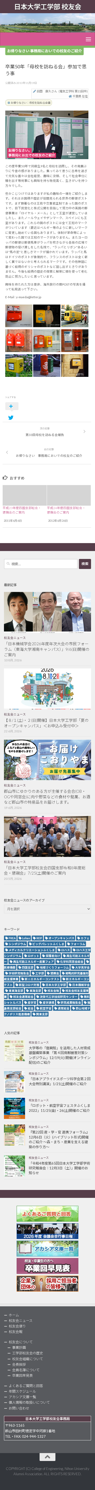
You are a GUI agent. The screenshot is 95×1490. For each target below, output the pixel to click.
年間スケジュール (22, 1391)
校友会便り (17, 1326)
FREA (12, 938)
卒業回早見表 (22, 1375)
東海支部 (35, 990)
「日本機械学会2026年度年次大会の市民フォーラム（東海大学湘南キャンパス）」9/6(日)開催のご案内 (46, 649)
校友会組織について (27, 1359)
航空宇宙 (45, 1008)
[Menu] (88, 39)
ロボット (33, 955)
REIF (39, 938)
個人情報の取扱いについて (29, 1402)
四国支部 (28, 967)
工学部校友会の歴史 (27, 1353)
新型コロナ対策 (29, 984)
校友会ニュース (15, 637)
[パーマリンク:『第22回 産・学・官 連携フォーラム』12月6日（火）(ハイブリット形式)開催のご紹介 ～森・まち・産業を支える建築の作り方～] (14, 1135)
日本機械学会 (81, 984)
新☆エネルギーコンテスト (42, 979)
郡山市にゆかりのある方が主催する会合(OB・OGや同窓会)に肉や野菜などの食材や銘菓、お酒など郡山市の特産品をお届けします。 (47, 797)
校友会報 (53, 990)
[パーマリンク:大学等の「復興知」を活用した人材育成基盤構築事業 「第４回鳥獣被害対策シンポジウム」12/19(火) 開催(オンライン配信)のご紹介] (14, 1050)
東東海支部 (16, 990)
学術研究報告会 (19, 973)
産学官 (32, 1002)
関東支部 (42, 1014)
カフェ (85, 938)
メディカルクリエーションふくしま (32, 950)
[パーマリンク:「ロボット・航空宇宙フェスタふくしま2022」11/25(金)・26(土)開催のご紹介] (14, 1108)
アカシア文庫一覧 (22, 1397)
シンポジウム (17, 944)
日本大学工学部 (56, 984)
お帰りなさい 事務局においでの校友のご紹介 (44, 51)
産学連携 (48, 1002)
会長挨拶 (19, 1364)
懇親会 (54, 973)
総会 (31, 1008)
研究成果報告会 (71, 1002)
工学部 (39, 973)
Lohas (26, 938)
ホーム (14, 1315)
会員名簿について (26, 1370)
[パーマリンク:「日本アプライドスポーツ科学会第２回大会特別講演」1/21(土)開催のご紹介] (14, 1081)
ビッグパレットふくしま (48, 944)
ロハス (65, 950)
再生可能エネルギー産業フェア (33, 961)
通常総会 (63, 1008)
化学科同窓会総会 (71, 961)
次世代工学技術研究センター (59, 996)
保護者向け (53, 955)
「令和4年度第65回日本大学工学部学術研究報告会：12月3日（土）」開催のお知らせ (59, 1168)
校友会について (21, 1342)
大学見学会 (82, 967)
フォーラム (78, 944)
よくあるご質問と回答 (26, 1386)
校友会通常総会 (23, 996)
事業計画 (19, 1347)
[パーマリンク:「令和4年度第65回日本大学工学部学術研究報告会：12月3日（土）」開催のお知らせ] (14, 1165)
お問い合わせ (19, 1408)
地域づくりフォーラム (54, 967)
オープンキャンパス (61, 938)
